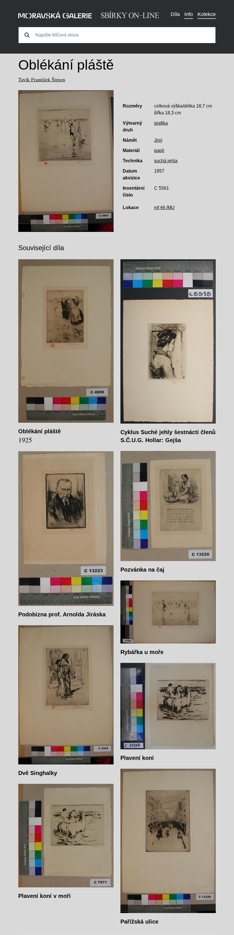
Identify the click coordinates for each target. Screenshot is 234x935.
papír (159, 150)
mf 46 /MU (164, 207)
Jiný (158, 140)
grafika (161, 123)
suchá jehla (165, 160)
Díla (175, 14)
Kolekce (206, 14)
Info (188, 14)
